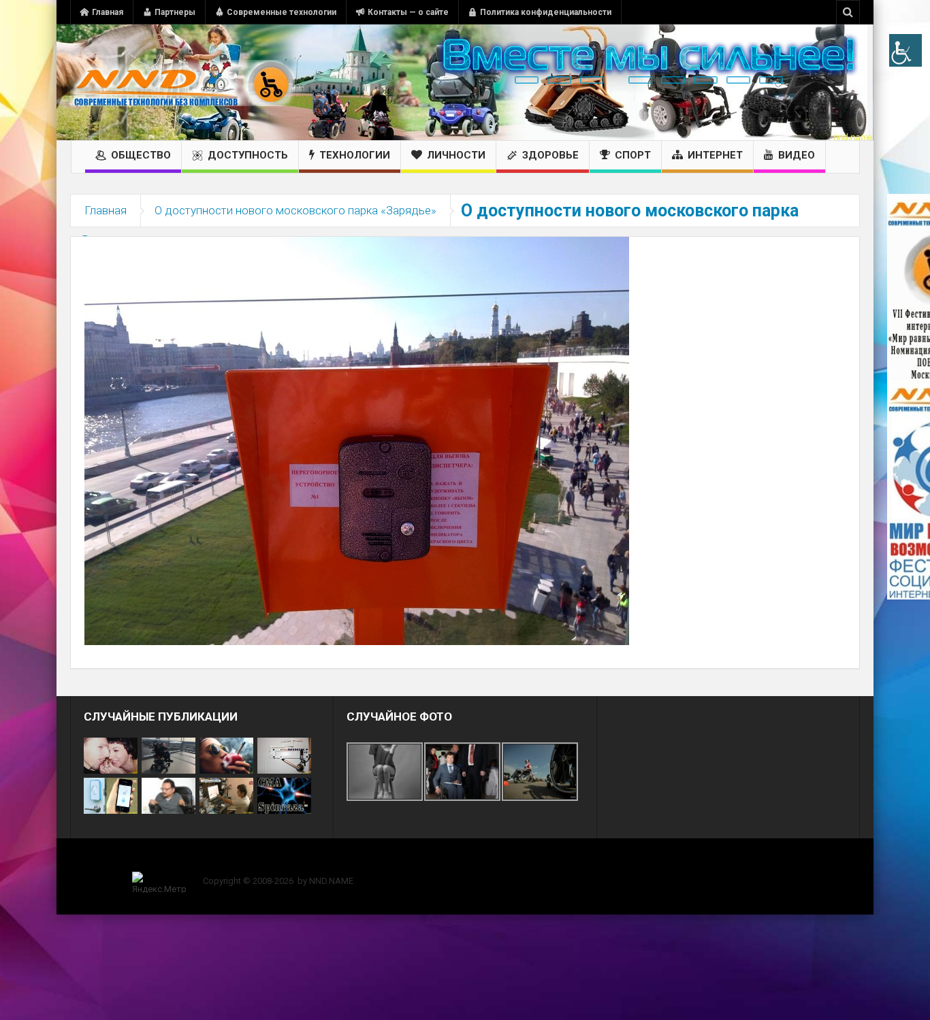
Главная (107, 12)
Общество (141, 155)
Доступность (248, 155)
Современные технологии (281, 12)
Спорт (633, 155)
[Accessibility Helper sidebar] (905, 50)
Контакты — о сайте (408, 12)
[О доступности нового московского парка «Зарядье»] (356, 440)
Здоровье (550, 155)
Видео (796, 155)
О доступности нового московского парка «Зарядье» (295, 210)
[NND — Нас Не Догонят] (182, 82)
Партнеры (175, 12)
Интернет (715, 155)
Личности (456, 155)
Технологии (354, 155)
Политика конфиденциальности (545, 12)
